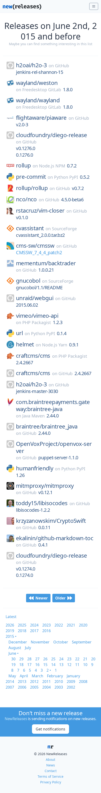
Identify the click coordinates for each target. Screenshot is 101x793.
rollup (23, 165)
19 (13, 664)
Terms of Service (50, 776)
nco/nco (26, 199)
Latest (11, 616)
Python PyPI (66, 177)
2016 (46, 630)
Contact (51, 771)
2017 (34, 630)
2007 (10, 687)
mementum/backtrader (46, 263)
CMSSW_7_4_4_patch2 (39, 252)
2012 (34, 681)
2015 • (11, 636)
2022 (58, 625)
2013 (22, 681)
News (50, 765)
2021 (71, 625)
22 (77, 659)
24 (61, 659)
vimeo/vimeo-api (37, 315)
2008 (83, 681)
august (14, 647)
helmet (25, 344)
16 (37, 664)
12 (69, 664)
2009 (71, 681)
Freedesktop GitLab (41, 89)
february (55, 675)
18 (21, 664)
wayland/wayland (38, 100)
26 (45, 659)
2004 (46, 687)
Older (60, 598)
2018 (22, 630)
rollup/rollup (32, 187)
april (24, 675)
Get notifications (50, 729)
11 (77, 664)
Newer (41, 598)
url (19, 333)
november (40, 642)
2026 (10, 625)
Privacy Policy (50, 782)
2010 (58, 681)
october (60, 642)
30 (13, 659)
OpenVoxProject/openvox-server (54, 447)
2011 (46, 681)
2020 (83, 625)
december (17, 642)
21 (85, 659)
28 (29, 659)
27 (37, 659)
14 (53, 664)
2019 (10, 630)
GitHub (62, 65)
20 (93, 659)
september (82, 642)
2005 (34, 687)
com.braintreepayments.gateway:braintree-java (53, 405)
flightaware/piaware (41, 117)
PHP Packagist (36, 322)
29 (21, 659)
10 (85, 664)
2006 (22, 687)
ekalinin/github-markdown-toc (54, 538)
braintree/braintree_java (47, 426)
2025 (22, 625)
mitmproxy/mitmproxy (45, 485)
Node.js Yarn (54, 345)
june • (13, 653)
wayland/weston (37, 82)
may (12, 675)
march (37, 675)
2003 (58, 687)
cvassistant (30, 228)
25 (53, 659)
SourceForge (64, 228)
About (50, 759)
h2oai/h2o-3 (31, 65)
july (28, 647)
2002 (71, 687)
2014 (10, 681)
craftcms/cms (33, 355)
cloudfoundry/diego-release (51, 135)
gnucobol (28, 280)
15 (45, 664)
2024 (34, 625)
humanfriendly (34, 468)
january (73, 675)
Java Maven (33, 416)
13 (61, 664)
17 (29, 664)
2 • (49, 670)
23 (69, 659)
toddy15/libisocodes (42, 503)
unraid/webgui (34, 297)
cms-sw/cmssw (35, 245)
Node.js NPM (52, 166)
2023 (46, 625)
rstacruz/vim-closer (40, 210)
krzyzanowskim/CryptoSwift (51, 520)
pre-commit (31, 176)
